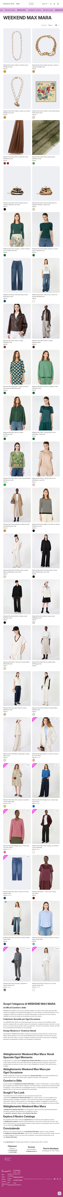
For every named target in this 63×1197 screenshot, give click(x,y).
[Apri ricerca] (51, 4)
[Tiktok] (60, 1179)
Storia (3, 1177)
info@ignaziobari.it (18, 1177)
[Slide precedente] (5, 46)
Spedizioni (10, 1185)
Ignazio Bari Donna (32, 1179)
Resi (9, 1182)
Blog (3, 1174)
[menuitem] (18, 4)
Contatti (4, 1181)
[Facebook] (55, 1179)
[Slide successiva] (28, 46)
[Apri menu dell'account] (54, 4)
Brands (3, 1179)
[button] (50, 25)
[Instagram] (57, 1179)
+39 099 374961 (17, 1180)
